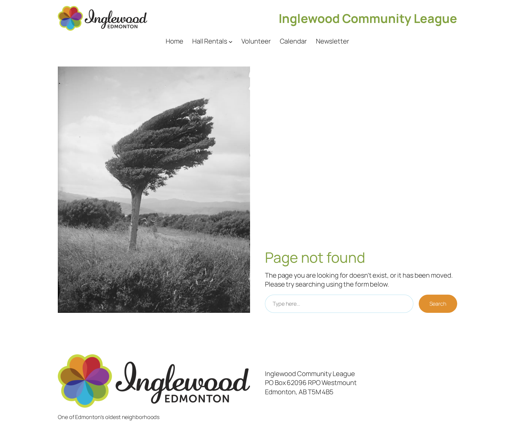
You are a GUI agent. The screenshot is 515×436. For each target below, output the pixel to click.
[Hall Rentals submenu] (230, 41)
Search (437, 303)
